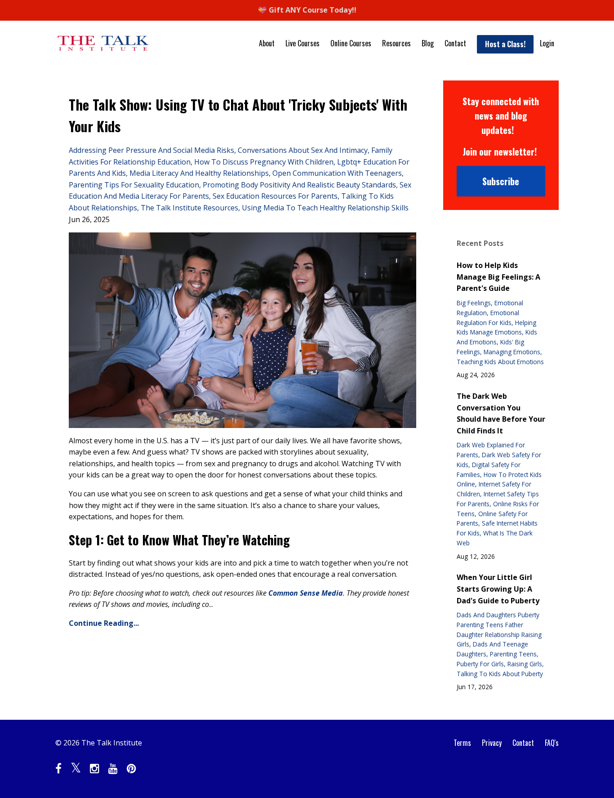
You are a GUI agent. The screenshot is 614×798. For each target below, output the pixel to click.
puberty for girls (480, 664)
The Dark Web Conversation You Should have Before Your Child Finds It (501, 413)
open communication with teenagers (337, 173)
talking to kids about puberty (500, 673)
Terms (462, 742)
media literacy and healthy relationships (199, 173)
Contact (455, 43)
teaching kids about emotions (500, 361)
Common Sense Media (305, 593)
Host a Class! (505, 44)
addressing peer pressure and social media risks (151, 150)
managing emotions (512, 352)
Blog (428, 43)
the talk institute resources (189, 208)
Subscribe (500, 181)
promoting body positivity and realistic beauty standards (299, 185)
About (267, 43)
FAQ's (552, 742)
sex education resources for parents (275, 196)
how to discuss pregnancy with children (264, 162)
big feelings (474, 303)
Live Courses (302, 43)
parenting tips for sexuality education (134, 185)
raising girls (524, 664)
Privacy (492, 742)
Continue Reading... (104, 623)
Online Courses (350, 43)
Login (547, 43)
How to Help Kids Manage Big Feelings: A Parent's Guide (498, 276)
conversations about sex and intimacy (303, 150)
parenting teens (513, 654)
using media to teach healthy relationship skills (325, 208)
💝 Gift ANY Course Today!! (307, 10)
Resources (396, 43)
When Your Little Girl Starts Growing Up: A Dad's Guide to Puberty (498, 588)
